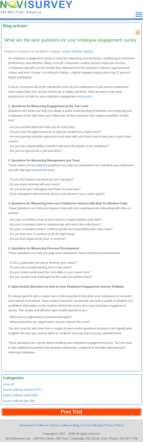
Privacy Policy (114, 425)
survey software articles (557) (22, 389)
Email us (34, 12)
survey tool (84, 96)
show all (8, 384)
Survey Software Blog (64, 425)
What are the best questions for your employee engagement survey (70, 40)
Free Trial (71, 411)
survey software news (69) (20, 395)
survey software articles (77, 51)
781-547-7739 (11, 12)
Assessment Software (34, 425)
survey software (36, 165)
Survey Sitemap (91, 425)
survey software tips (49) (19, 400)
